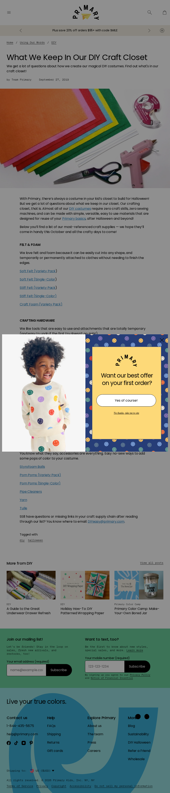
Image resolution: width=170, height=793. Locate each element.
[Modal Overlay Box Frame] (85, 396)
